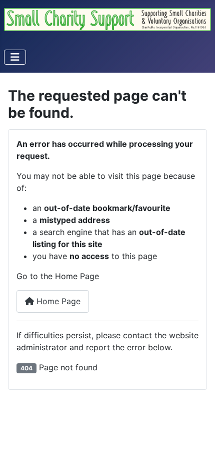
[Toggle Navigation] (15, 57)
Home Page (57, 301)
